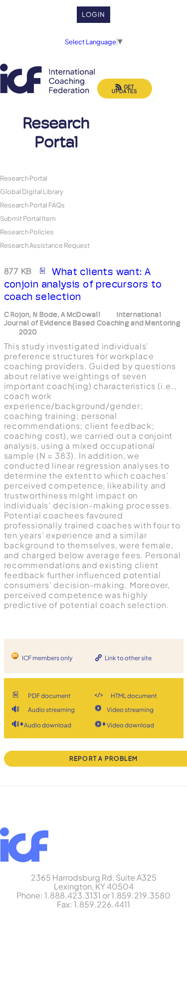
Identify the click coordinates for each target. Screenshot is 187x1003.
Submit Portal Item (28, 218)
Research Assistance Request (45, 245)
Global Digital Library (31, 191)
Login (93, 14)
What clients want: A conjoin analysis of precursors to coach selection (83, 284)
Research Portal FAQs (32, 205)
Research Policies (27, 231)
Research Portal (23, 178)
